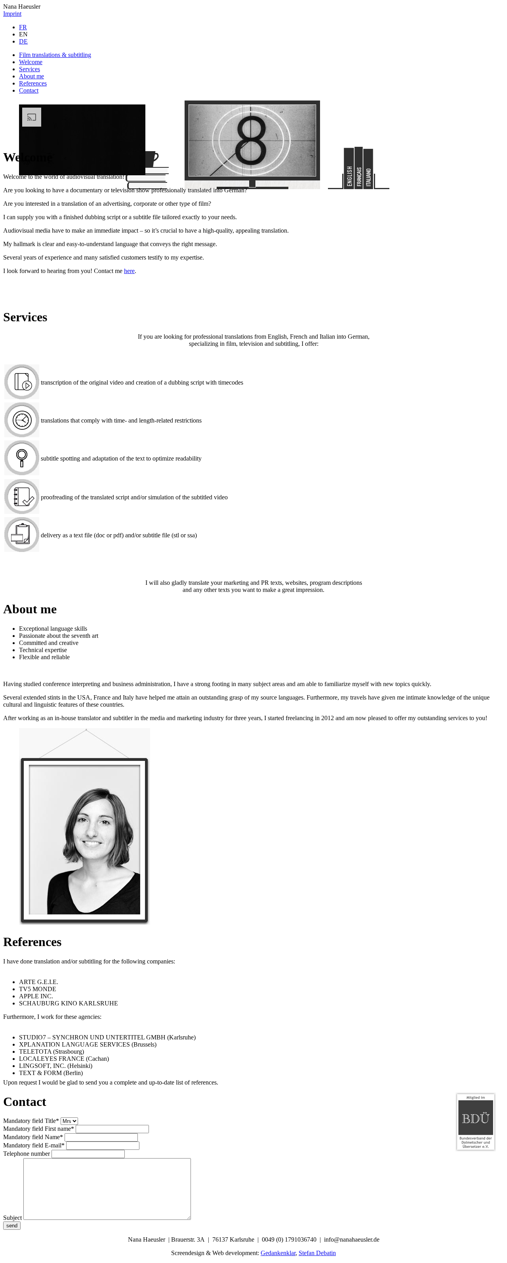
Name (33, 1137)
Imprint (12, 13)
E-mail (34, 1145)
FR (23, 27)
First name (38, 1128)
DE (23, 41)
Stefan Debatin (317, 1253)
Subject (12, 1217)
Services (29, 69)
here (129, 270)
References (33, 83)
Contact (28, 90)
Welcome (30, 62)
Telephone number (26, 1153)
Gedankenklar (278, 1253)
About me (31, 76)
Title (31, 1120)
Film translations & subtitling (55, 54)
